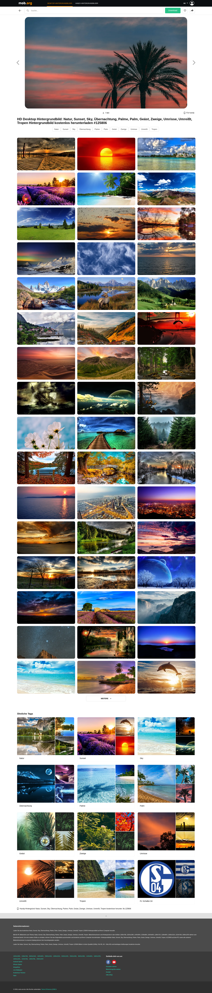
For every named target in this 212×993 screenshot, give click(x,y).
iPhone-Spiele (17, 964)
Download (172, 10)
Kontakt (108, 972)
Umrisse (134, 129)
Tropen (154, 129)
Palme (97, 129)
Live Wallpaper (17, 970)
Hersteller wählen (111, 966)
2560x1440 (48, 956)
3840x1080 (81, 956)
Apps (14, 975)
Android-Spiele (17, 961)
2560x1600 (40, 959)
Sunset (65, 129)
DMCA (55, 989)
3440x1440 (64, 956)
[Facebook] (109, 964)
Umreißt (144, 129)
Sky (73, 129)
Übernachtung (85, 129)
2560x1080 (73, 956)
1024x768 (25, 959)
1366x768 (25, 956)
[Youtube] (114, 964)
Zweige (124, 129)
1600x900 (40, 956)
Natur (56, 129)
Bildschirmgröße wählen (113, 969)
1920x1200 (16, 959)
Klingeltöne (16, 967)
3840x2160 (32, 956)
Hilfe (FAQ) (109, 975)
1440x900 (89, 956)
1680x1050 (97, 956)
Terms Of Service (46, 989)
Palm (106, 129)
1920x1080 (16, 956)
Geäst (114, 129)
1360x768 (32, 959)
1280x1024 (56, 956)
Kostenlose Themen (19, 973)
